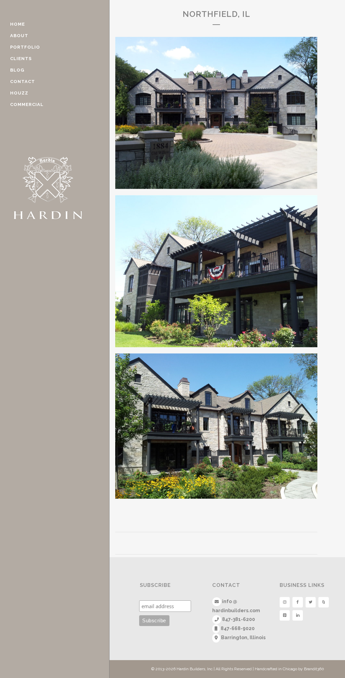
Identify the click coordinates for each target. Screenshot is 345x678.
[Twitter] (311, 602)
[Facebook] (297, 602)
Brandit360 (314, 669)
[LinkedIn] (297, 615)
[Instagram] (285, 602)
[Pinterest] (285, 615)
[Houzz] (323, 602)
